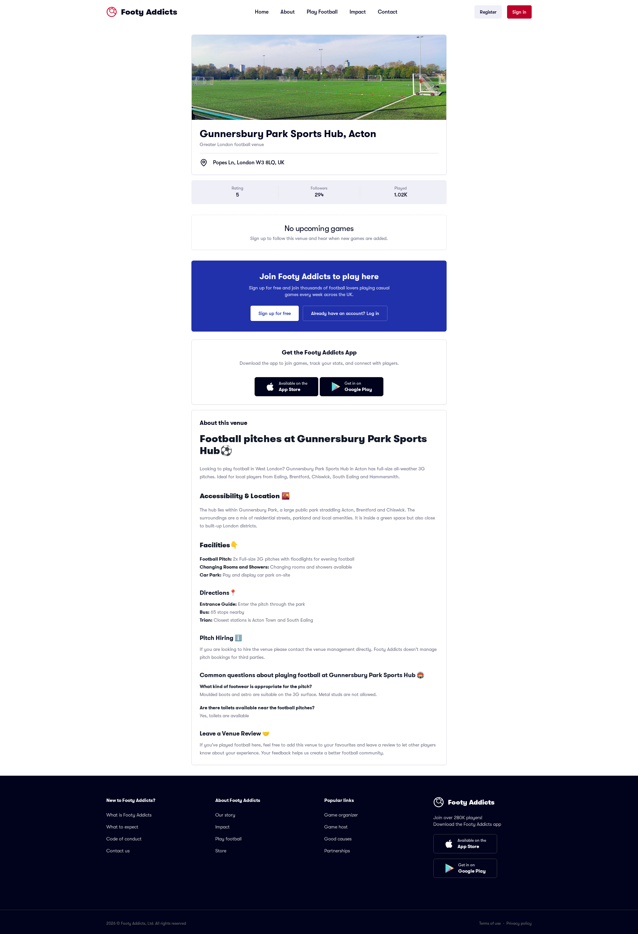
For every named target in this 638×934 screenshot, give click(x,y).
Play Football (322, 12)
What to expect (122, 826)
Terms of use (490, 923)
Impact (358, 12)
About (287, 12)
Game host (336, 826)
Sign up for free (275, 313)
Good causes (338, 838)
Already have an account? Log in (345, 313)
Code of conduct (124, 838)
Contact (387, 12)
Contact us (118, 850)
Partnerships (337, 850)
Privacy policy (519, 923)
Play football (228, 838)
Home (261, 12)
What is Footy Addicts (129, 814)
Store (220, 850)
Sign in (519, 12)
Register (488, 12)
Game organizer (341, 814)
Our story (225, 814)
